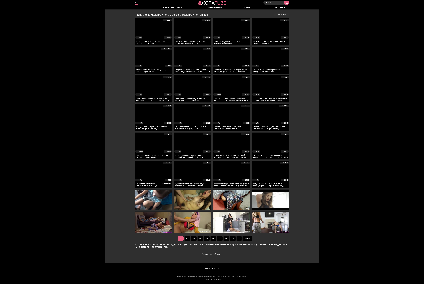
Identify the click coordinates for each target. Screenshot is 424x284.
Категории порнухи (213, 7)
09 (233, 238)
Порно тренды (279, 7)
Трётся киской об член (211, 254)
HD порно (138, 7)
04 (200, 238)
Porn (219, 279)
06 (213, 238)
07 (220, 238)
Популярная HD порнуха (171, 7)
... (239, 238)
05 (207, 238)
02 (187, 238)
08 (226, 238)
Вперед (247, 238)
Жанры (247, 7)
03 (194, 238)
